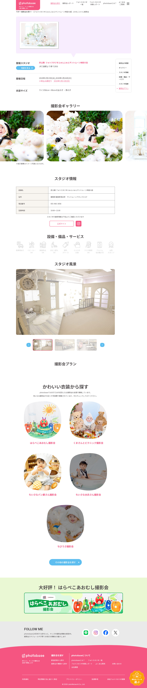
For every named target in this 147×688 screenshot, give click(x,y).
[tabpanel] (65, 302)
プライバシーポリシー (74, 679)
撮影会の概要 (124, 63)
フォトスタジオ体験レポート (95, 3)
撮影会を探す (55, 3)
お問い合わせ (117, 664)
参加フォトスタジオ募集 (116, 679)
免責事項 (95, 679)
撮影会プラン (124, 88)
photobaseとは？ (109, 3)
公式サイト (61, 223)
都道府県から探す (57, 660)
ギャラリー (123, 68)
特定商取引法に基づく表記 (47, 679)
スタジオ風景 (124, 84)
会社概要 (74, 667)
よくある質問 (100, 664)
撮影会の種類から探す (59, 664)
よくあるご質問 (122, 3)
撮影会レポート (68, 3)
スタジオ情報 (124, 72)
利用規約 (25, 679)
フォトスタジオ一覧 (81, 3)
